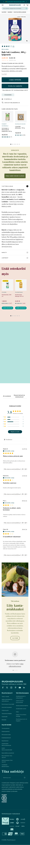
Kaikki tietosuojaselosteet (7, 749)
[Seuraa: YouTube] (20, 687)
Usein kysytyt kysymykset (19, 701)
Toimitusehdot (5, 728)
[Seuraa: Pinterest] (15, 687)
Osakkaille (4, 716)
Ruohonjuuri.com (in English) (21, 720)
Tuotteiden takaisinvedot (5, 765)
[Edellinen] (3, 2)
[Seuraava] (26, 2)
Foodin (4, 292)
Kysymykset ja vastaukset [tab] (19, 396)
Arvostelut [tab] (6, 396)
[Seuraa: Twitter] (7, 687)
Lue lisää (4, 74)
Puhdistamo (19, 292)
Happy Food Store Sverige (21, 715)
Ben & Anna (5, 49)
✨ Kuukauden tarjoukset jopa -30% (15, 1)
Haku (17, 712)
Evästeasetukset (6, 737)
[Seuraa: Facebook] (3, 687)
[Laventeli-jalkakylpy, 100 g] (20, 116)
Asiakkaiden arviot (21, 708)
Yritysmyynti (5, 710)
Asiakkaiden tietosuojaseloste (6, 744)
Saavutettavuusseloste (8, 753)
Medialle (4, 719)
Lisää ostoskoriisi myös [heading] (10, 109)
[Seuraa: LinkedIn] (24, 687)
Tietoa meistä (5, 696)
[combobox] (14, 8)
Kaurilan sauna (20, 124)
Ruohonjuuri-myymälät (8, 704)
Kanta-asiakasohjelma (22, 705)
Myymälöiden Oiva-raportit (7, 756)
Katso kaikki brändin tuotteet (15, 176)
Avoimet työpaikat (7, 707)
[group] (7, 125)
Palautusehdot (6, 731)
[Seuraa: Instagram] (11, 687)
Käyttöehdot (5, 741)
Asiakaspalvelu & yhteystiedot (20, 697)
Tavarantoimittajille (7, 713)
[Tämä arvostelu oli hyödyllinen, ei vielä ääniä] (22, 469)
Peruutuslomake (6, 734)
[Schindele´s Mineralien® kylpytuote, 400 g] (7, 116)
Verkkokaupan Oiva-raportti (7, 761)
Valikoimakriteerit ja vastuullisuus (7, 700)
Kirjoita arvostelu (15, 431)
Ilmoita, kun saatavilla (15, 86)
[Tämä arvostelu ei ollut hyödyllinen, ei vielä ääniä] (25, 469)
